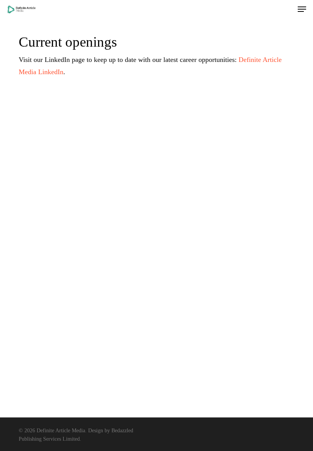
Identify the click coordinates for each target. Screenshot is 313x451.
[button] (302, 9)
